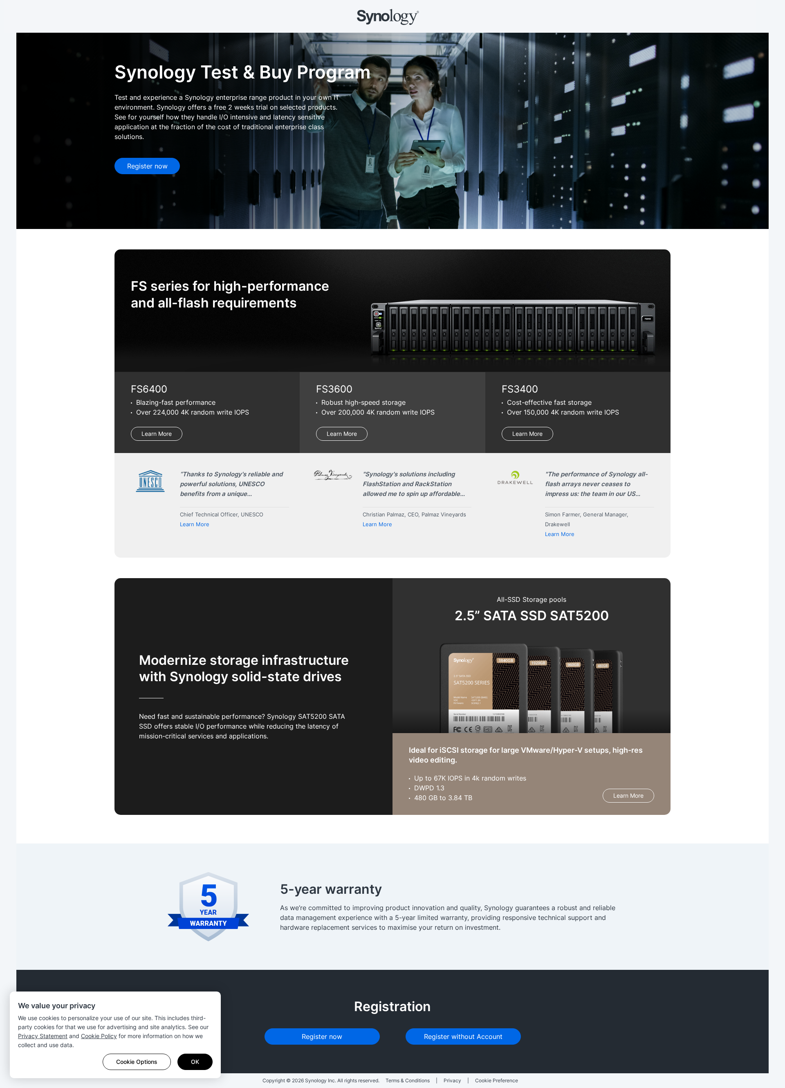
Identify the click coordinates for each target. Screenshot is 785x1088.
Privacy (452, 1080)
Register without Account (463, 1036)
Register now (147, 166)
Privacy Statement (42, 1035)
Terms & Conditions (408, 1080)
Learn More (156, 433)
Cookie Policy (99, 1035)
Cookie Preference (496, 1080)
